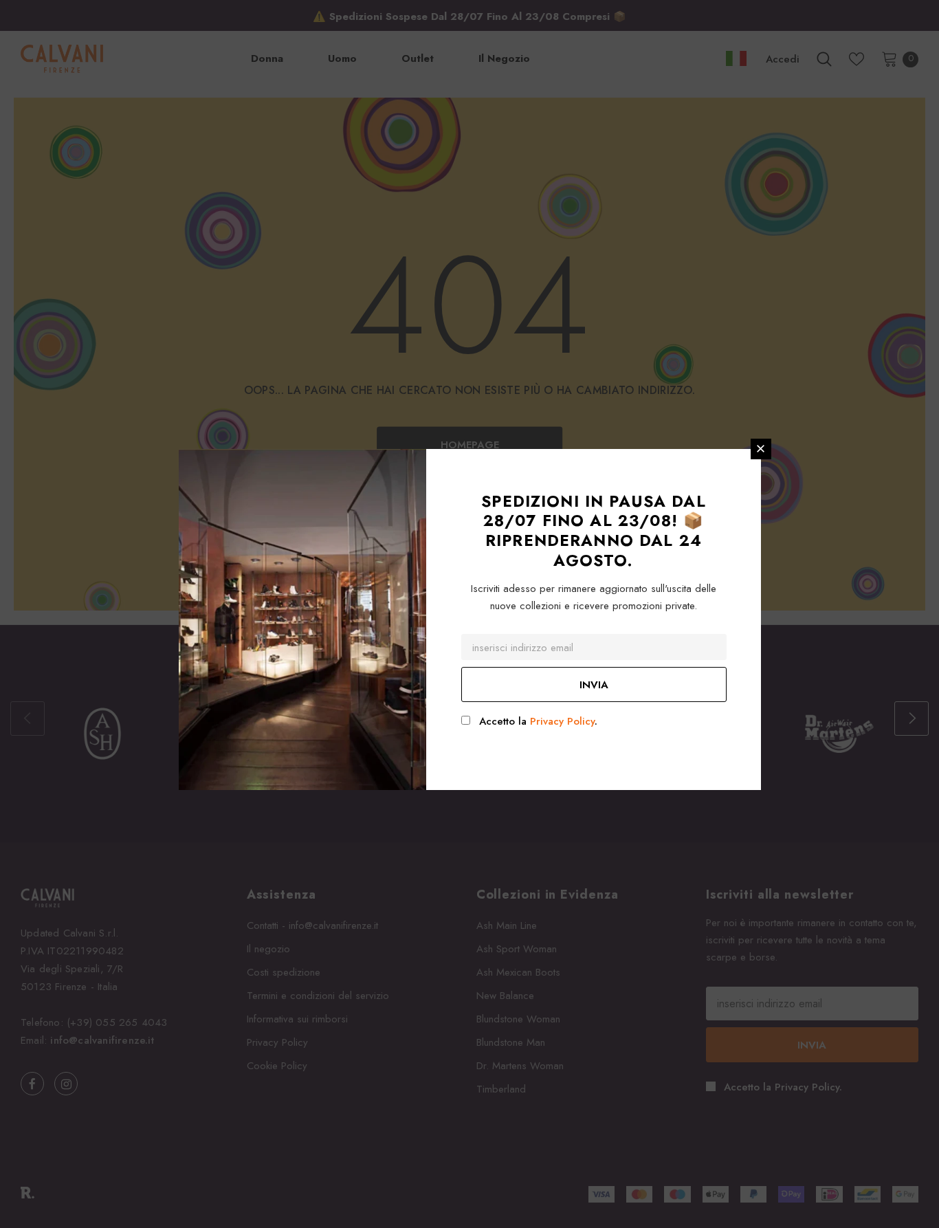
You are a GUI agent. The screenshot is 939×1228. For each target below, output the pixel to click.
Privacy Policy (562, 721)
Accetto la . (538, 721)
